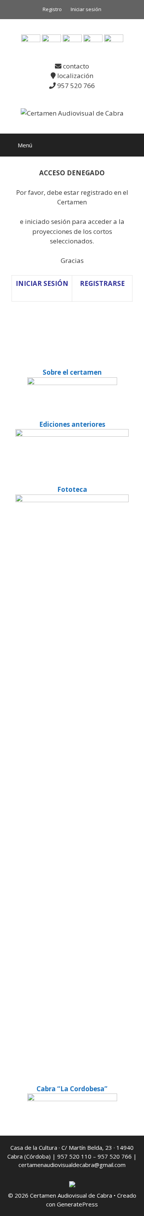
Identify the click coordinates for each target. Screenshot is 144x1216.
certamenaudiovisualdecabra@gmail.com (72, 1165)
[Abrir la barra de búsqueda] (132, 145)
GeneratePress (77, 1204)
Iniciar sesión (86, 9)
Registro (52, 9)
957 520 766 (75, 85)
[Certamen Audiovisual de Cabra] (72, 112)
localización (74, 75)
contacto (75, 66)
